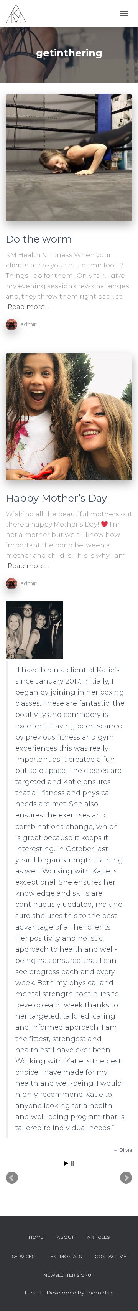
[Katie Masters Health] (19, 13)
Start (66, 1163)
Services (23, 1256)
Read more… (28, 306)
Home (36, 1237)
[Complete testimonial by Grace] (68, 630)
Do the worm (39, 239)
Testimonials (65, 1256)
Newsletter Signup (69, 1275)
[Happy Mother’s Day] (69, 416)
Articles (98, 1237)
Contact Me (111, 1256)
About (65, 1237)
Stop (72, 1163)
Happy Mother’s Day (56, 498)
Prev (12, 1178)
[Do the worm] (69, 157)
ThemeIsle (100, 1292)
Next (126, 1178)
